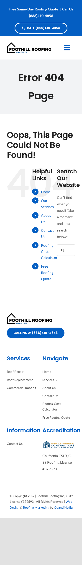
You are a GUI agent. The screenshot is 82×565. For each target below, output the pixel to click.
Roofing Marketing (36, 507)
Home (46, 191)
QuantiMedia (63, 507)
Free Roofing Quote (47, 272)
